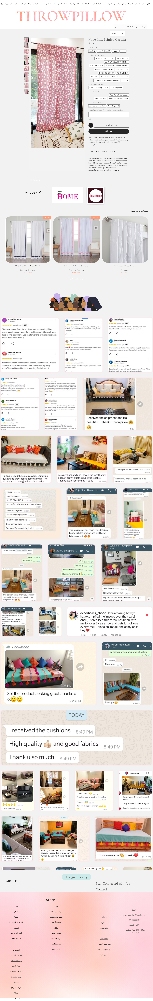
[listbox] (117, 33)
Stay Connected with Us (113, 883)
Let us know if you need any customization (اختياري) (105, 110)
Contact (101, 889)
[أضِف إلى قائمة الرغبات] (90, 125)
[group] (76, 245)
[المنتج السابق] (151, 239)
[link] (95, 151)
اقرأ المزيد (91, 144)
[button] (117, 33)
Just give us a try (76, 877)
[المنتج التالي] (1, 239)
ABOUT (11, 881)
